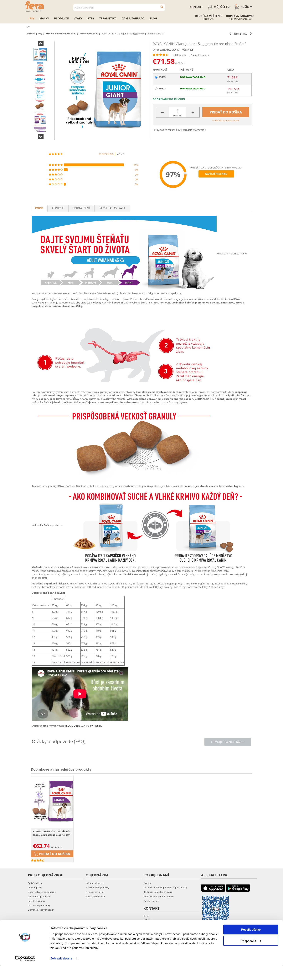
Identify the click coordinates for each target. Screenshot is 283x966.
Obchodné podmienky (39, 905)
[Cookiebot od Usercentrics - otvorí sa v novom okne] (25, 958)
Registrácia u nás (36, 900)
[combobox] (119, 7)
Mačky (44, 18)
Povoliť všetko (251, 929)
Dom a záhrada (133, 18)
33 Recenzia (179, 55)
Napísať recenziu (200, 55)
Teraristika (107, 18)
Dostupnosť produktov (39, 896)
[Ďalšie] (250, 33)
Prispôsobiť (249, 940)
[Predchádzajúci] (230, 33)
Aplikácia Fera (35, 883)
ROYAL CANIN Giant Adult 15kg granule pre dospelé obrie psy (52, 833)
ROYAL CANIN (171, 49)
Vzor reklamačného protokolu (158, 896)
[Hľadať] (162, 7)
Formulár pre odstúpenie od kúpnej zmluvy (165, 887)
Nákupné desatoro (95, 883)
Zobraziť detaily (61, 958)
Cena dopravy (35, 887)
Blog (153, 18)
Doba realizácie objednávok (42, 891)
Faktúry (147, 883)
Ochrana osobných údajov (41, 909)
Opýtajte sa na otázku (227, 742)
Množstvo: (177, 115)
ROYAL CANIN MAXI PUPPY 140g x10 (84, 725)
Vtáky (78, 18)
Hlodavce (61, 18)
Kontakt (196, 7)
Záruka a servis (150, 900)
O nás (146, 915)
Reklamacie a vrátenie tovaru (157, 891)
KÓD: (185, 49)
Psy (31, 18)
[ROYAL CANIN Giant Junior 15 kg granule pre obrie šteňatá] (102, 90)
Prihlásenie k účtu (95, 891)
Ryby (90, 18)
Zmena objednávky (95, 896)
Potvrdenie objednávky (97, 887)
